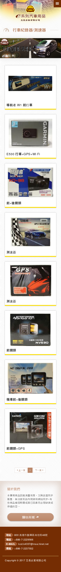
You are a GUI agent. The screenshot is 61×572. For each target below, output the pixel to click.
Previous (7, 41)
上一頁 (22, 470)
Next (53, 41)
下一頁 (38, 470)
